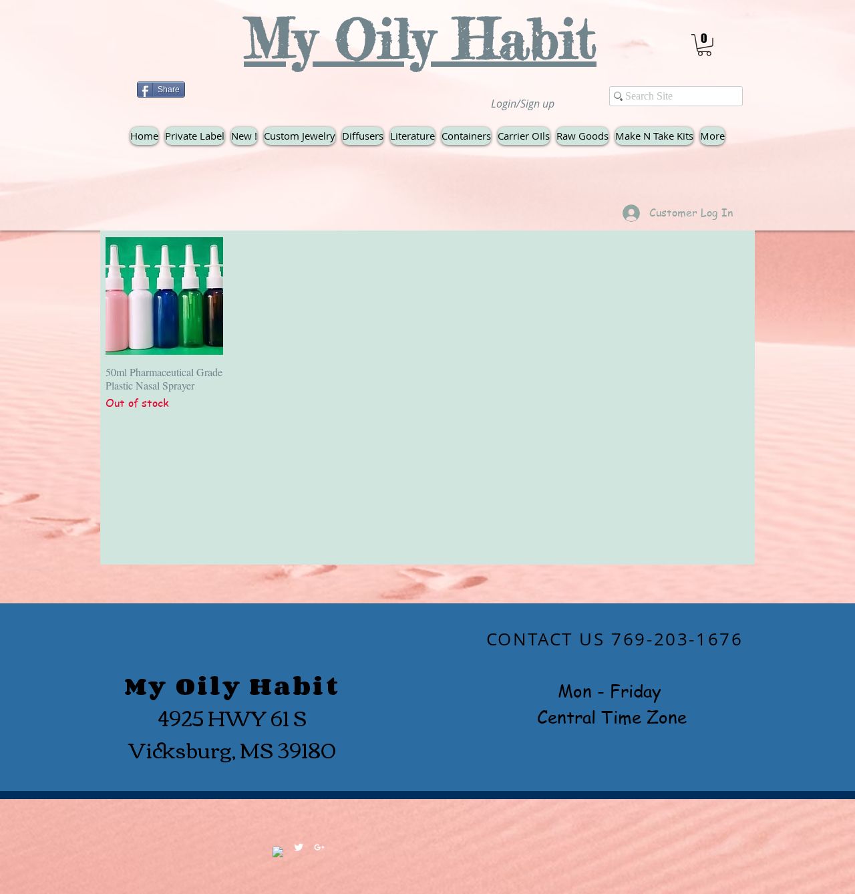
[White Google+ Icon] (319, 847)
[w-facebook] (278, 852)
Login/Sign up (522, 103)
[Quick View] (164, 296)
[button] (704, 45)
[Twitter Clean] (298, 847)
